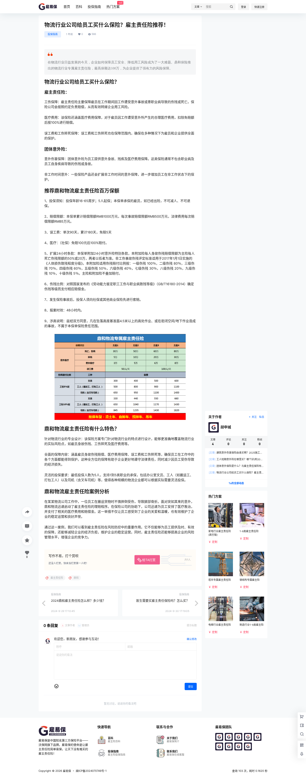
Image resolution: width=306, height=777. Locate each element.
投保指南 (94, 7)
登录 (243, 7)
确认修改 (192, 639)
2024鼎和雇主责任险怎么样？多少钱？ (78, 601)
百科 (79, 7)
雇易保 (66, 770)
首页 (66, 7)
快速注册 (259, 7)
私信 (261, 416)
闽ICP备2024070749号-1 (91, 770)
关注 (254, 416)
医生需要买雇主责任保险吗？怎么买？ (162, 601)
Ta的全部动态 (236, 483)
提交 (190, 686)
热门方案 (113, 5)
